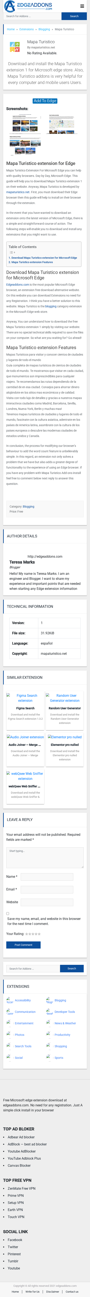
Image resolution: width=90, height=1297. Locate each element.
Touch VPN (16, 1217)
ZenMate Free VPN (21, 1189)
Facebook (15, 1240)
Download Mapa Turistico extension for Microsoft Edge (44, 257)
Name (11, 877)
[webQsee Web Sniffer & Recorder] (25, 775)
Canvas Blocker (19, 1166)
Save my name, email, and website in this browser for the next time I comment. (44, 921)
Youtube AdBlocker (22, 1151)
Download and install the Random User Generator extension (64, 718)
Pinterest (14, 1254)
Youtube (14, 1268)
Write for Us (33, 1291)
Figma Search (25, 708)
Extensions (26, 29)
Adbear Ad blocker (21, 1137)
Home (11, 29)
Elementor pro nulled (65, 744)
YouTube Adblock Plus (24, 1158)
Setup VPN (16, 1203)
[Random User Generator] (65, 697)
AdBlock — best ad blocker (27, 1144)
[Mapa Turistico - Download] (45, 101)
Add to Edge (25, 727)
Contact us (72, 1291)
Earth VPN (15, 1210)
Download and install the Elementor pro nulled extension (64, 755)
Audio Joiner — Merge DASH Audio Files (35, 744)
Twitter (13, 1247)
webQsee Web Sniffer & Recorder (30, 786)
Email (11, 889)
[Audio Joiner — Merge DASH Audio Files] (25, 736)
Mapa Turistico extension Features (32, 262)
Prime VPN (16, 1196)
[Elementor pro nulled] (65, 736)
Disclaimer (52, 1291)
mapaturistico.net (18, 192)
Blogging (44, 29)
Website (12, 902)
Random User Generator (65, 708)
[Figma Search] (25, 697)
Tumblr (13, 1261)
